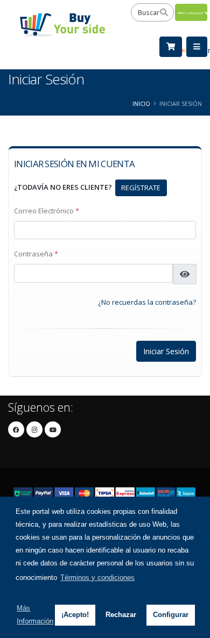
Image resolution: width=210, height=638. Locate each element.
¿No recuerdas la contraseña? (147, 302)
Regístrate (140, 187)
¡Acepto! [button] (75, 615)
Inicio (141, 103)
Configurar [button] (170, 615)
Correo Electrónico (46, 211)
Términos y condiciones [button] (97, 578)
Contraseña (36, 254)
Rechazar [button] (121, 615)
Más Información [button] (35, 614)
